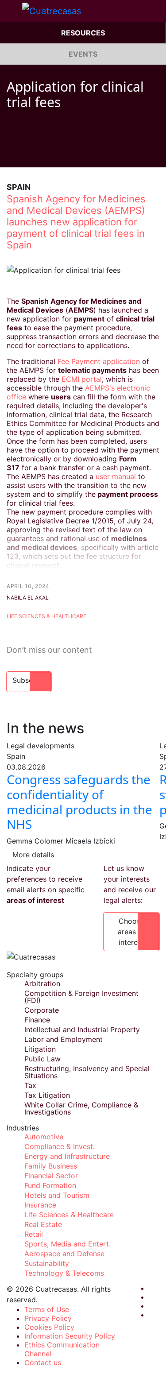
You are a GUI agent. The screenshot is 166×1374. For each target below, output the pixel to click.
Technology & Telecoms (64, 1273)
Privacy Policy (48, 1318)
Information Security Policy (69, 1335)
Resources (83, 32)
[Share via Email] (60, 154)
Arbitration (42, 983)
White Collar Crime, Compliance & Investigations (81, 1108)
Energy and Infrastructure (67, 1156)
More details (33, 854)
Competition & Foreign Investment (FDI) (81, 997)
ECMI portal (82, 379)
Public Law (42, 1058)
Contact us (42, 1362)
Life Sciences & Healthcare (46, 616)
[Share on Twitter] (27, 154)
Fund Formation (50, 1185)
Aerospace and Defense (64, 1253)
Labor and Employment (63, 1039)
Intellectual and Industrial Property (82, 1029)
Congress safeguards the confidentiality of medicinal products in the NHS (79, 801)
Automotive (43, 1136)
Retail (33, 1234)
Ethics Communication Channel (62, 1349)
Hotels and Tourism (56, 1195)
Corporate (41, 1010)
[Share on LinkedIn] (43, 154)
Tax (30, 1085)
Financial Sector (51, 1175)
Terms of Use (46, 1309)
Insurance (40, 1204)
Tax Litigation (47, 1095)
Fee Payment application (99, 361)
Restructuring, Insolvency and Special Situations (87, 1072)
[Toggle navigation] (11, 11)
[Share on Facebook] (10, 154)
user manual (116, 476)
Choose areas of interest (131, 932)
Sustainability (46, 1263)
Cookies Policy (49, 1327)
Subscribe (29, 680)
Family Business (50, 1165)
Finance (37, 1019)
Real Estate (43, 1224)
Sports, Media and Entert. (67, 1243)
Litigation (40, 1049)
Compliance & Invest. (59, 1146)
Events (83, 54)
